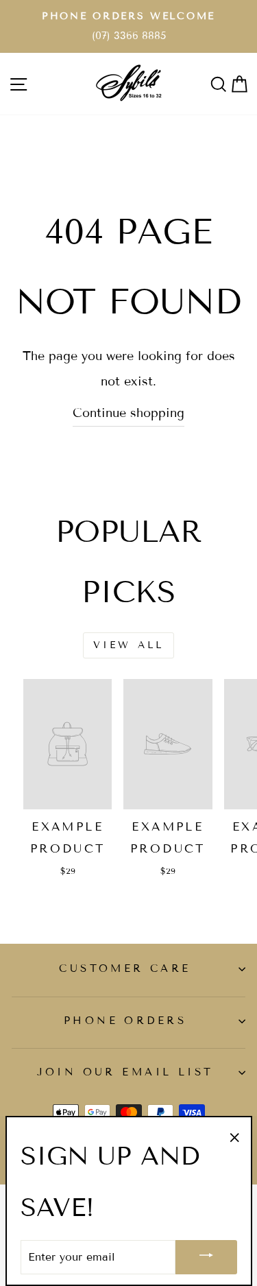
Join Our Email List (125, 1072)
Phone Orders (125, 1020)
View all (128, 645)
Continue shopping (128, 412)
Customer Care (125, 968)
